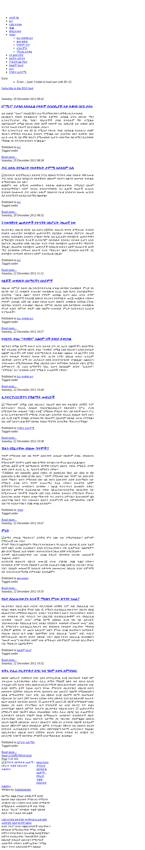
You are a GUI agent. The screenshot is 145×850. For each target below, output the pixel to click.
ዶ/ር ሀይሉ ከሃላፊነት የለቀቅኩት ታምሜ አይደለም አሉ (38, 168)
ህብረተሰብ (42, 762)
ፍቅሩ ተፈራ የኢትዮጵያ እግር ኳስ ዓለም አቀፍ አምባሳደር (39, 671)
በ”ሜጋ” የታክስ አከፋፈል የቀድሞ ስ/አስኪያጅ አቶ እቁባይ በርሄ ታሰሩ (47, 106)
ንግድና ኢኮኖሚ (25, 428)
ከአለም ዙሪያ (24, 650)
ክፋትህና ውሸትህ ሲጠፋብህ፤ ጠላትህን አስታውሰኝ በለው (24, 821)
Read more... (9, 157)
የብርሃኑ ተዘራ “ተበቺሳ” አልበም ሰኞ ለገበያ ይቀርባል (36, 339)
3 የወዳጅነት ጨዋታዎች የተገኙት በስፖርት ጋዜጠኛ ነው (39, 223)
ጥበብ (20, 509)
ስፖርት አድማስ (26, 742)
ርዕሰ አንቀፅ (8, 819)
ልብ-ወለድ (23, 578)
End (29, 755)
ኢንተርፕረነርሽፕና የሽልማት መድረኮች (28, 397)
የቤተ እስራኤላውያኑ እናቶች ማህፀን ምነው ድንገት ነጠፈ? (41, 599)
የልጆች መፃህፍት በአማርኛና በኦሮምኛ (27, 281)
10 (23, 755)
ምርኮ (5, 530)
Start (4, 755)
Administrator (23, 789)
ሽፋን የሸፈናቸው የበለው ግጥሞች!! (25, 448)
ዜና (19, 147)
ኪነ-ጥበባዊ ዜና (25, 318)
